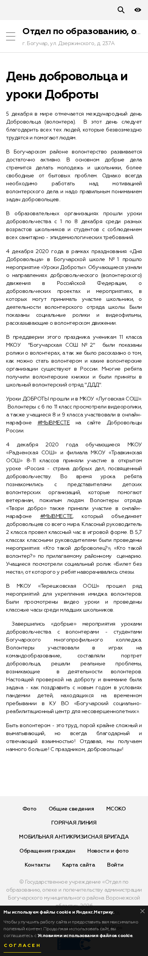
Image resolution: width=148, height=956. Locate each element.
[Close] (142, 911)
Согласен (22, 945)
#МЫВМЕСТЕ (54, 423)
